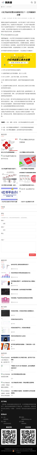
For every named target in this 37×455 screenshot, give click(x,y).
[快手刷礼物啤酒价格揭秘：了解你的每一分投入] (5, 346)
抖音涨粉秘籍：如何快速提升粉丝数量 (21, 289)
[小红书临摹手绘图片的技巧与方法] (9, 161)
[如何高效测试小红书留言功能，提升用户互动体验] (5, 359)
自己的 (15, 122)
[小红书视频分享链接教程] (27, 161)
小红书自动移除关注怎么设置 (26, 122)
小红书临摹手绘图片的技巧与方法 (10, 168)
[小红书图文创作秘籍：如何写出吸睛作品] (9, 177)
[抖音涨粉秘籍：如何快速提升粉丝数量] (5, 291)
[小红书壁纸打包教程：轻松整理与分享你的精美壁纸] (5, 393)
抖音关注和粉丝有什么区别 (18, 336)
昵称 (2, 220)
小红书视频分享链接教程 (27, 168)
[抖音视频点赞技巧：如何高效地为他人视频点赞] (5, 283)
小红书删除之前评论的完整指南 (27, 152)
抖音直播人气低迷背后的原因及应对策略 (22, 298)
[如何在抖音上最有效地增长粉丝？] (5, 266)
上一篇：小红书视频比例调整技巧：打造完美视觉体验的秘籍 (17, 127)
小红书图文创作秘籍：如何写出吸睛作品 (12, 185)
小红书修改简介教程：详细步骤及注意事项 (22, 382)
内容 (2, 240)
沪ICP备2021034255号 (6, 451)
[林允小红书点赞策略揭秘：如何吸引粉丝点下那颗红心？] (9, 144)
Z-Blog (19, 452)
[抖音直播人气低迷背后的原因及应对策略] (5, 300)
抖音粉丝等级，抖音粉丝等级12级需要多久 (22, 311)
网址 (2, 233)
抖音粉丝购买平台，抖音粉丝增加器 (20, 327)
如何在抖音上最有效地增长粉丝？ (20, 264)
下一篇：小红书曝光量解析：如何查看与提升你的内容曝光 (16, 129)
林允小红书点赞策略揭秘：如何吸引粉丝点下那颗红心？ (16, 152)
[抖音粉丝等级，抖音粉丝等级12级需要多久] (5, 313)
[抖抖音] (7, 2)
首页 (4, 6)
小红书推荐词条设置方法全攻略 (27, 185)
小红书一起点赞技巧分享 (27, 201)
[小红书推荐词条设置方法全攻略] (27, 177)
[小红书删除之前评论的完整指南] (27, 144)
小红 (7, 122)
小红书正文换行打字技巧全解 (9, 201)
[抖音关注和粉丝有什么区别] (5, 338)
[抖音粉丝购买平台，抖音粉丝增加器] (5, 330)
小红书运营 (8, 6)
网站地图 (30, 449)
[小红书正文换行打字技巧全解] (9, 194)
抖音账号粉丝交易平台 (17, 319)
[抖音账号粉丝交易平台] (5, 321)
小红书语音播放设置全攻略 (18, 374)
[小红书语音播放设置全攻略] (5, 376)
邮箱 (2, 227)
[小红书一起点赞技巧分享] (27, 194)
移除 (11, 122)
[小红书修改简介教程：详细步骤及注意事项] (5, 384)
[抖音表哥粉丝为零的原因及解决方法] (5, 275)
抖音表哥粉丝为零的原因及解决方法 (20, 273)
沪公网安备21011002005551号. (21, 451)
